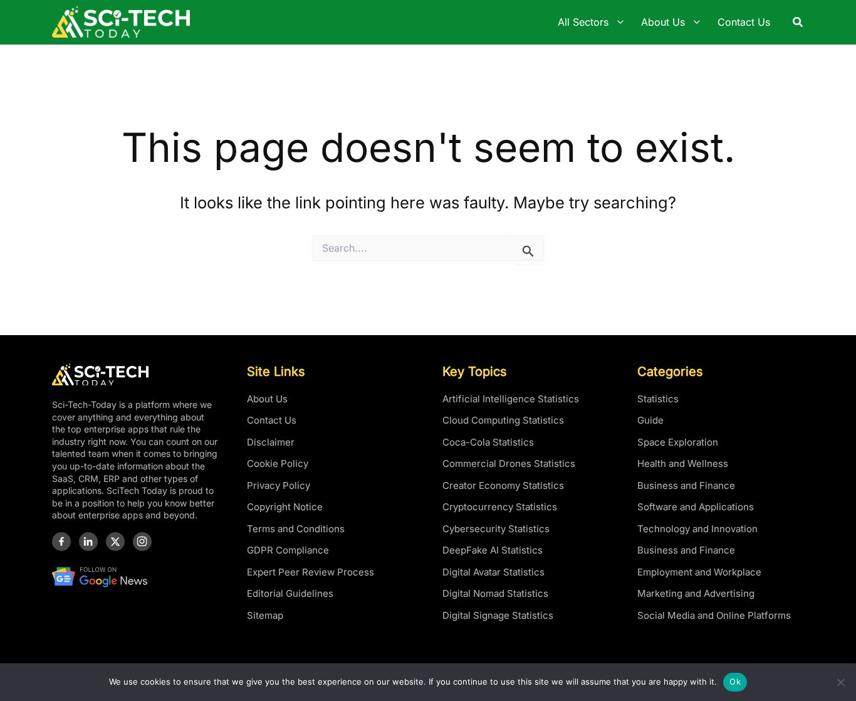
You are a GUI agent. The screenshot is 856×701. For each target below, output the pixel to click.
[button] (798, 22)
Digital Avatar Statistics (493, 572)
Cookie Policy (277, 463)
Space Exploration (677, 442)
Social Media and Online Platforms (714, 615)
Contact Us (271, 420)
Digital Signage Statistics (497, 615)
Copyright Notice (285, 507)
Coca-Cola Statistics (488, 442)
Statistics (658, 399)
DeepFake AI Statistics (492, 550)
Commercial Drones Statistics (508, 463)
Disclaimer (271, 442)
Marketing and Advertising (695, 593)
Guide (650, 420)
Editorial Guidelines (290, 593)
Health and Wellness (682, 463)
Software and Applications (695, 507)
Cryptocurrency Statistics (499, 507)
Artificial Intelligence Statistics (510, 399)
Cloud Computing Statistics (503, 420)
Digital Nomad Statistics (495, 593)
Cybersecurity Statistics (496, 529)
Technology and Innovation (697, 529)
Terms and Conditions (296, 529)
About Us (267, 399)
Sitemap (265, 615)
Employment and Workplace (699, 572)
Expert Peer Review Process (310, 572)
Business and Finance (686, 485)
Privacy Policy (278, 485)
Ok (735, 682)
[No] (840, 682)
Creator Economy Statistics (503, 485)
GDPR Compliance (288, 550)
